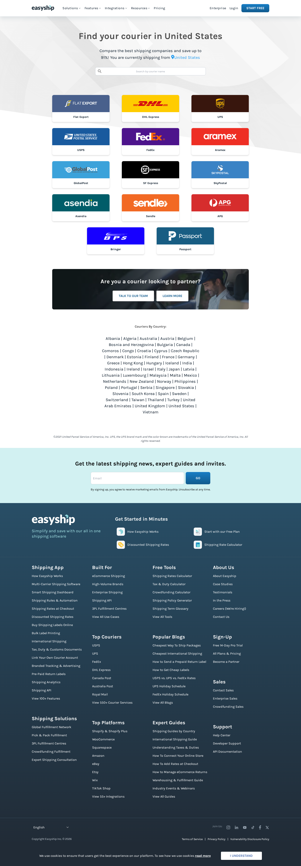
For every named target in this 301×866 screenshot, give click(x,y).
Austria (167, 338)
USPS (96, 645)
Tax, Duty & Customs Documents (57, 649)
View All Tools (162, 617)
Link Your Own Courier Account (55, 658)
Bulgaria (165, 344)
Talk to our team (133, 296)
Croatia (144, 350)
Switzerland (117, 399)
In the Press (221, 600)
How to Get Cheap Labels (171, 670)
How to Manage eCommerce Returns (180, 772)
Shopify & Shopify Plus (109, 731)
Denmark (115, 357)
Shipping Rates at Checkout (53, 608)
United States (181, 406)
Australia (148, 338)
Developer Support (227, 743)
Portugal (129, 387)
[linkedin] (236, 827)
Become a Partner (226, 662)
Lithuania (111, 375)
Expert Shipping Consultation (54, 760)
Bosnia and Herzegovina (131, 344)
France (168, 357)
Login (234, 8)
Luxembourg (134, 375)
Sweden (179, 393)
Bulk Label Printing (46, 633)
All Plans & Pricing (227, 653)
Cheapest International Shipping (177, 653)
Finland (152, 357)
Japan (174, 369)
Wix (95, 780)
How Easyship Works (47, 576)
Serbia (146, 387)
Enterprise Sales (225, 698)
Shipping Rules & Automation (55, 600)
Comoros (110, 350)
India (187, 363)
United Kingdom (150, 406)
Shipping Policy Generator (172, 600)
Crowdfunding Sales (228, 707)
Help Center (221, 735)
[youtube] (245, 827)
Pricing (159, 8)
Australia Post (102, 686)
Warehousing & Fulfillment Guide (178, 780)
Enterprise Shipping (107, 592)
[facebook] (260, 827)
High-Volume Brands (107, 584)
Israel (148, 369)
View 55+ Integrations (108, 796)
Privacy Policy (216, 839)
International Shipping (49, 641)
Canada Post (101, 678)
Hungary (154, 363)
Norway (164, 381)
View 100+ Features (46, 698)
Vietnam (150, 412)
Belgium (185, 338)
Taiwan (137, 399)
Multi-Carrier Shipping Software (56, 584)
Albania (113, 338)
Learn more (172, 296)
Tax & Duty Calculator (169, 584)
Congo (128, 350)
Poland (111, 387)
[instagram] (228, 827)
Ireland (133, 369)
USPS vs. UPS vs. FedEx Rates (174, 678)
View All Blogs (163, 702)
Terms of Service (192, 839)
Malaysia (157, 375)
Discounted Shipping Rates (52, 617)
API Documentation (227, 751)
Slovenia (120, 393)
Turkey (173, 399)
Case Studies (223, 584)
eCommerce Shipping (108, 576)
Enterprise (218, 8)
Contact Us (221, 617)
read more (203, 856)
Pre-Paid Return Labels (49, 674)
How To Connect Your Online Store (178, 756)
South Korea (143, 393)
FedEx (96, 662)
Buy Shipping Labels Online (52, 625)
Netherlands (114, 381)
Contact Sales (223, 690)
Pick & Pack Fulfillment (49, 735)
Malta (175, 375)
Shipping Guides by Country (174, 731)
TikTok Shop (101, 788)
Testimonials (222, 592)
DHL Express (101, 670)
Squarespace (102, 747)
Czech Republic (185, 350)
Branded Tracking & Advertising (56, 666)
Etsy (95, 772)
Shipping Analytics (46, 682)
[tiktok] (253, 827)
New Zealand (142, 381)
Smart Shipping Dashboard (53, 592)
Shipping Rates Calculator (172, 576)
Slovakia (186, 387)
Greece (113, 363)
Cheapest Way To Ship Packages (177, 645)
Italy (161, 369)
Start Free (255, 8)
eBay (95, 764)
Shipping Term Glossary (170, 608)
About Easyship (224, 576)
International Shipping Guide (175, 739)
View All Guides (164, 796)
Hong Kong (133, 363)
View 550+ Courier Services (112, 702)
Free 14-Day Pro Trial (228, 645)
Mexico (190, 375)
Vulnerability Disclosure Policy (249, 839)
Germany (186, 357)
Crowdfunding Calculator (171, 592)
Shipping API (41, 690)
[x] (267, 827)
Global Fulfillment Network (51, 727)
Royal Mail (100, 694)
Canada (183, 344)
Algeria (129, 338)
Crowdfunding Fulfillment (51, 751)
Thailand (156, 399)
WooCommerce (103, 739)
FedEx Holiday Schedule (170, 694)
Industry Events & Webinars (174, 788)
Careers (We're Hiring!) (229, 608)
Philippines (185, 381)
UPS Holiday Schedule (169, 686)
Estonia (134, 357)
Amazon (98, 756)
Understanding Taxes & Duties (176, 747)
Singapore (165, 387)
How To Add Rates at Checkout (175, 764)
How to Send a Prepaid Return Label (179, 662)
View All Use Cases (105, 617)
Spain (163, 393)
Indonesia (114, 369)
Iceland (172, 363)
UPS (95, 653)
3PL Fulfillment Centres (49, 743)
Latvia (188, 369)
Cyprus (160, 350)
